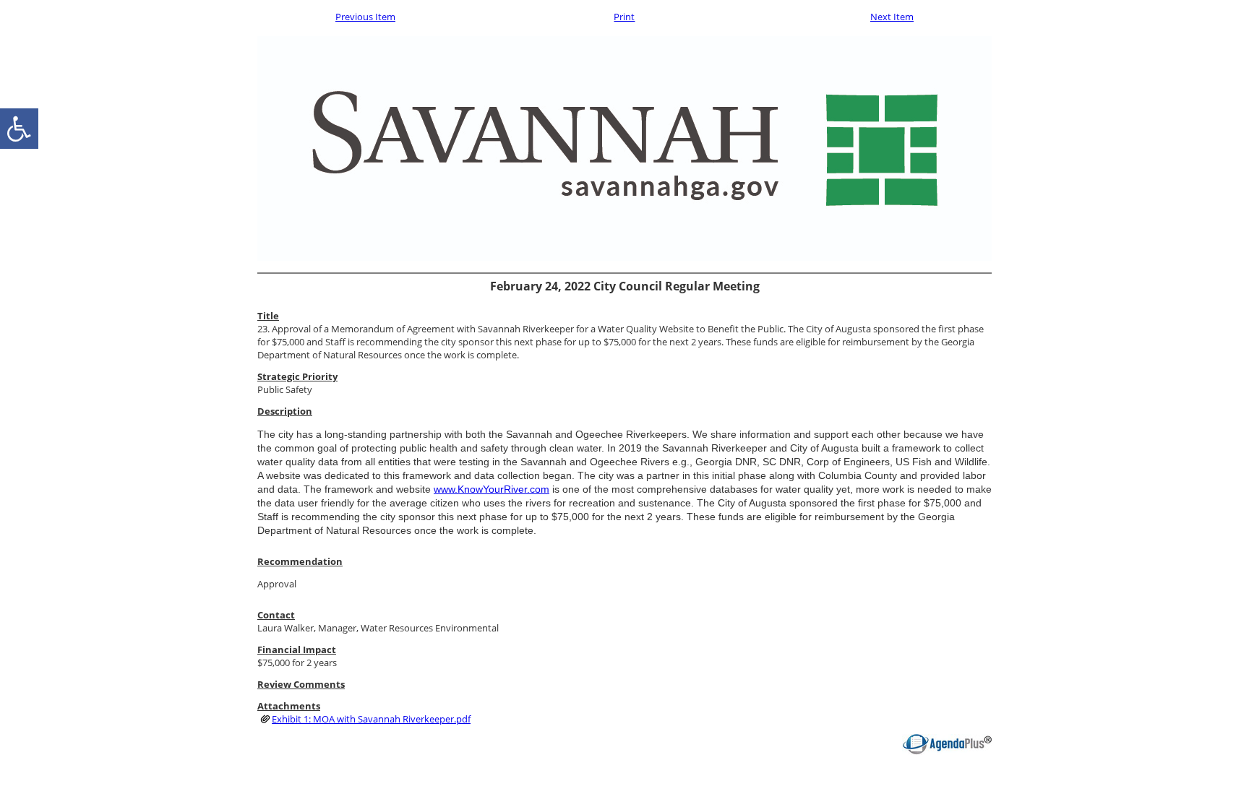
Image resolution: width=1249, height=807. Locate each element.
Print (624, 16)
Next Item (892, 16)
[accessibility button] (19, 128)
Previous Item (365, 16)
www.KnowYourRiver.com (491, 489)
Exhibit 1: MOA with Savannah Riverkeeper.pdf (371, 718)
